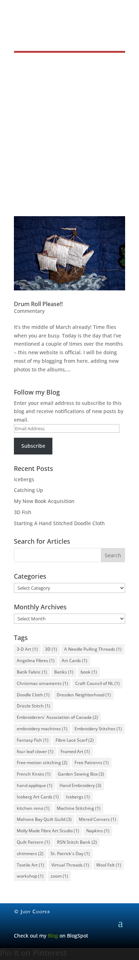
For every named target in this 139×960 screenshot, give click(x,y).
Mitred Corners (97, 819)
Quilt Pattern (33, 842)
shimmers (30, 853)
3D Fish (22, 512)
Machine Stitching (79, 808)
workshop (30, 876)
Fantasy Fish (32, 740)
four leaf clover (35, 751)
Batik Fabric (32, 672)
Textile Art (30, 865)
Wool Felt (108, 865)
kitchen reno (33, 808)
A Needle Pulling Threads (93, 649)
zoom (59, 876)
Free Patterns (91, 763)
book (89, 672)
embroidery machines (42, 729)
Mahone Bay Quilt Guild (44, 819)
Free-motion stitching (42, 763)
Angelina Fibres (36, 660)
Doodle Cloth (33, 695)
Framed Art (75, 751)
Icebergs (24, 479)
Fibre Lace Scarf (75, 740)
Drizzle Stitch (33, 706)
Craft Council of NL (97, 683)
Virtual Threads (70, 865)
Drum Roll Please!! (38, 304)
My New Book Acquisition (44, 501)
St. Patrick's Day (70, 853)
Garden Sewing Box (81, 774)
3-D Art (27, 649)
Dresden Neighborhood (84, 695)
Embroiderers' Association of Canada (57, 717)
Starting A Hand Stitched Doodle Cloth (59, 523)
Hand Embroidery (80, 785)
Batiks (63, 672)
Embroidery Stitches (98, 729)
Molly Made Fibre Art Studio (48, 831)
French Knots (34, 774)
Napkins (97, 831)
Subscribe (33, 445)
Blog (53, 935)
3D (51, 649)
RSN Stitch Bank (77, 842)
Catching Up (28, 490)
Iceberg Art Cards (38, 797)
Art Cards (74, 660)
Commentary (29, 311)
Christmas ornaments (42, 683)
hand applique (34, 785)
